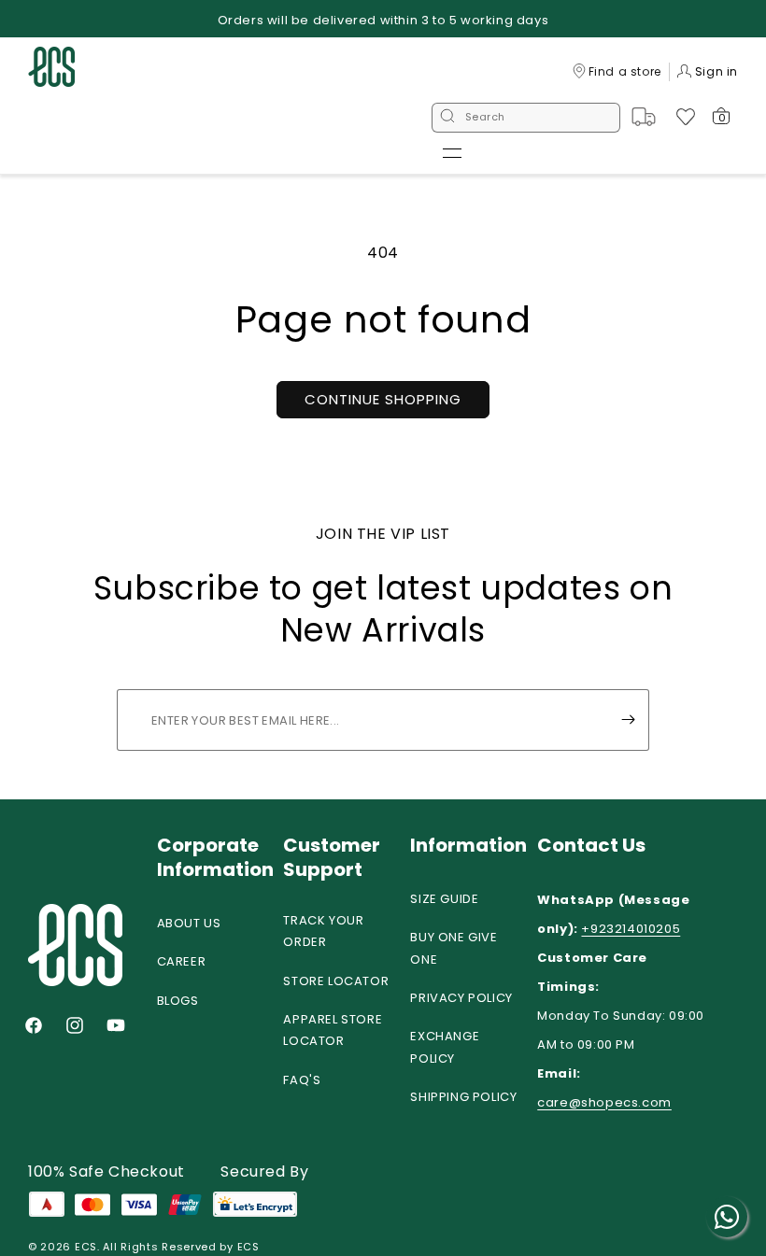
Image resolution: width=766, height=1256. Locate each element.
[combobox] (526, 118)
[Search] (447, 118)
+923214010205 (630, 929)
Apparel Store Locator (332, 1030)
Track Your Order (323, 931)
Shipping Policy (463, 1097)
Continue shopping (383, 399)
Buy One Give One (453, 947)
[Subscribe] (627, 720)
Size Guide (444, 899)
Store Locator (336, 981)
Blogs (178, 1000)
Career (181, 961)
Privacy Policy (461, 998)
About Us (189, 923)
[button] (452, 153)
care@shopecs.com (604, 1102)
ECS (86, 1246)
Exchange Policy (444, 1046)
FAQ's (301, 1080)
